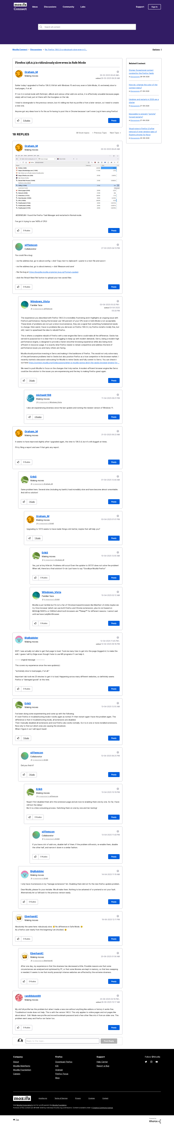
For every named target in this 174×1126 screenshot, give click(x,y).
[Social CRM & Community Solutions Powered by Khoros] (155, 1120)
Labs (83, 6)
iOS (56, 1066)
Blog (57, 1078)
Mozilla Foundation (22, 1070)
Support (140, 6)
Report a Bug (103, 1066)
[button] (18, 120)
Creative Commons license (102, 1108)
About (16, 1061)
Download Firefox (63, 1061)
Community (68, 6)
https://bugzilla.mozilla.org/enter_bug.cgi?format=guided (53, 272)
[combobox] (87, 27)
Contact (105, 1098)
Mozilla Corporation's (25, 1105)
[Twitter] (146, 1062)
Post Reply (109, 1041)
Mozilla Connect (20, 7)
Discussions (50, 6)
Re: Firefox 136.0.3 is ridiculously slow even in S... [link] (66, 49)
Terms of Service (61, 1098)
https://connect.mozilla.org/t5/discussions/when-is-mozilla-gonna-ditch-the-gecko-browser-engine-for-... (74, 363)
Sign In (154, 7)
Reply (113, 120)
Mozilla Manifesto (21, 1066)
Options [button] (156, 49)
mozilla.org (43, 1098)
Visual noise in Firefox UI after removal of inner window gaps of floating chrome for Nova (143, 131)
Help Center (102, 1061)
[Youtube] (157, 1062)
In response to (42, 309)
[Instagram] (151, 1062)
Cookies (91, 1098)
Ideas (35, 6)
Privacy (78, 1098)
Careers (16, 1073)
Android (59, 1070)
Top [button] (17, 1120)
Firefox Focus (61, 1073)
